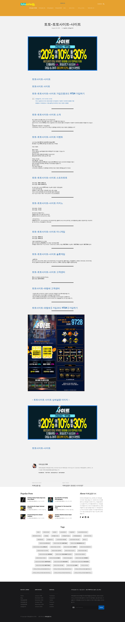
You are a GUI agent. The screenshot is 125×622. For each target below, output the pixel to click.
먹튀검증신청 (42, 8)
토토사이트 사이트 (41, 86)
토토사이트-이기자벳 (43, 550)
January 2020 (38, 606)
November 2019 (39, 600)
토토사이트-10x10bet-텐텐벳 (63, 554)
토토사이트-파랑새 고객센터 (46, 288)
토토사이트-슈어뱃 (55, 547)
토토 (64, 8)
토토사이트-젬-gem (72, 565)
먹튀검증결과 (50, 8)
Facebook (41, 472)
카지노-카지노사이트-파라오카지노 (62, 569)
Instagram (62, 472)
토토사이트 (71, 8)
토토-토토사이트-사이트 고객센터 (48, 272)
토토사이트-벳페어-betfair (43, 561)
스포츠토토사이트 (82, 532)
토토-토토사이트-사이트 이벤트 (47, 137)
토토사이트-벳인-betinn (60, 543)
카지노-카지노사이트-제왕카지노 (83, 572)
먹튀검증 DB (43, 464)
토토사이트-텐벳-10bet (70, 547)
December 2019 (39, 598)
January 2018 (38, 595)
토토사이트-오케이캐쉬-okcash (80, 561)
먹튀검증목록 (24, 600)
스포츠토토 (63, 532)
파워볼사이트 (55, 535)
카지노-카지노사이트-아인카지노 (63, 572)
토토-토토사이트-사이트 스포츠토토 (49, 177)
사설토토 (65, 28)
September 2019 (39, 604)
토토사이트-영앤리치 (85, 547)
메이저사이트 (88, 535)
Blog (22, 598)
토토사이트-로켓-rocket (61, 561)
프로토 (54, 532)
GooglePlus (54, 472)
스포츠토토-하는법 (74, 539)
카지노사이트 (81, 8)
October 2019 (38, 602)
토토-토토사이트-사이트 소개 (46, 114)
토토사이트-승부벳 (56, 550)
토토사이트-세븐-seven (45, 554)
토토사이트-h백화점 (45, 543)
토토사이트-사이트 (41, 79)
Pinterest (51, 602)
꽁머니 (84, 539)
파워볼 (46, 535)
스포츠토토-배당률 (61, 539)
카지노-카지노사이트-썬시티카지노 (41, 572)
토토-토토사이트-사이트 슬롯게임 (48, 254)
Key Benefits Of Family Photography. (61, 498)
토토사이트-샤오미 (69, 550)
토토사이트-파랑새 (80, 554)
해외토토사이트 (37, 535)
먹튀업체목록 (58, 8)
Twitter (47, 472)
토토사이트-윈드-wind (82, 558)
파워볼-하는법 (66, 535)
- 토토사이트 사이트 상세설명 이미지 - (51, 399)
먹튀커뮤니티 (91, 8)
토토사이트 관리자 (33, 501)
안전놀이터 (70, 28)
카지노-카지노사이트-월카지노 (82, 569)
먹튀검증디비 (48, 616)
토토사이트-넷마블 (58, 565)
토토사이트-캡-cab (55, 558)
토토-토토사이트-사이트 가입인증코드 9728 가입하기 (58, 93)
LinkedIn (51, 606)
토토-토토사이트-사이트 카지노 (47, 203)
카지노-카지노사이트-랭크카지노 (42, 569)
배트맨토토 (40, 539)
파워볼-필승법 (77, 535)
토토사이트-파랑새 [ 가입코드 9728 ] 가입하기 (55, 308)
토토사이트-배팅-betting (43, 565)
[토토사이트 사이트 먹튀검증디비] (64, 72)
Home (22, 595)
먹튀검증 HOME (33, 8)
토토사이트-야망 (82, 550)
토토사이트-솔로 (68, 558)
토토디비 (62, 3)
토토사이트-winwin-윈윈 (77, 543)
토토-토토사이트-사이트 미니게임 (48, 231)
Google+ (51, 604)
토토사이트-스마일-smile (40, 547)
